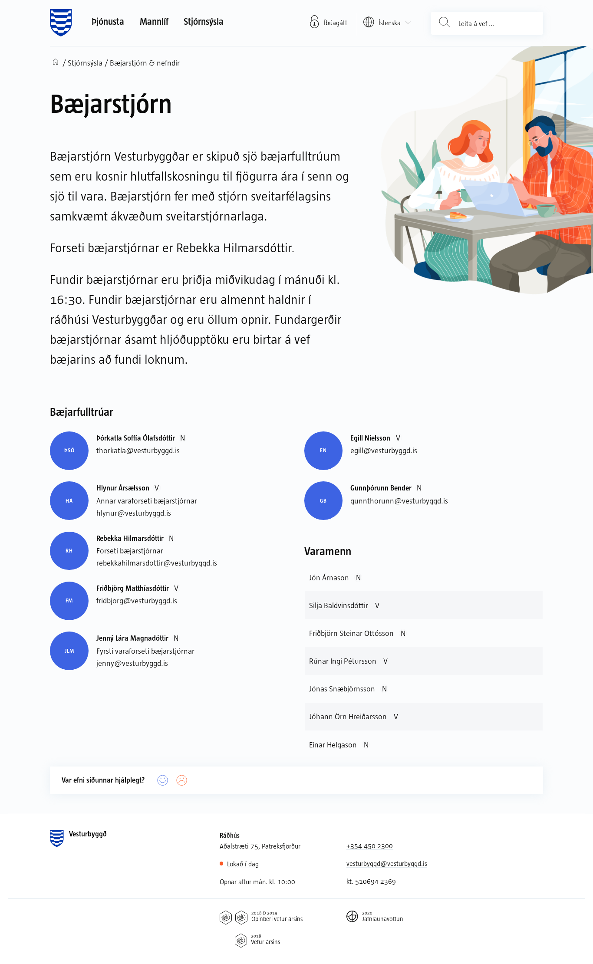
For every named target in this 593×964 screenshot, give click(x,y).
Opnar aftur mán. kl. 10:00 (257, 881)
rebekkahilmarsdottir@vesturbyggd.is (156, 562)
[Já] (162, 780)
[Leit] (444, 23)
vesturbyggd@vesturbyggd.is (386, 863)
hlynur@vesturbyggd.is (133, 512)
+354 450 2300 (369, 845)
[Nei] (181, 780)
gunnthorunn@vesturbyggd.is (399, 500)
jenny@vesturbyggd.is (132, 663)
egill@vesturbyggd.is (383, 450)
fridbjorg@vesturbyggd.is (136, 600)
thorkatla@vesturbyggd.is (138, 450)
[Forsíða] (61, 23)
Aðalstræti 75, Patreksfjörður (260, 846)
